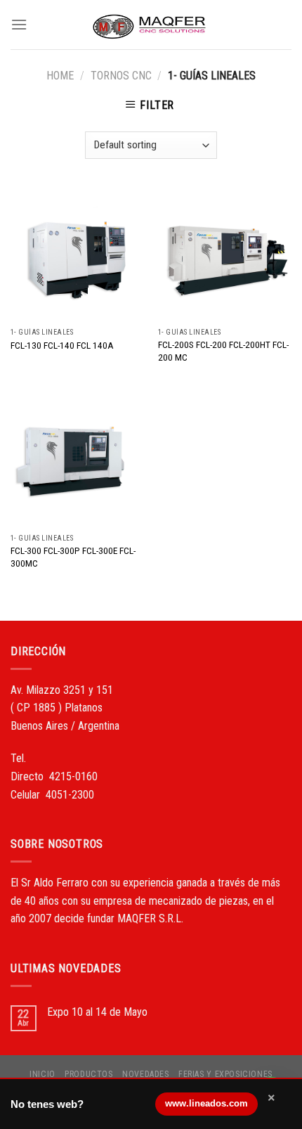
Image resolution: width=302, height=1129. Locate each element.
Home (60, 75)
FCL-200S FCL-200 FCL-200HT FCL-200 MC (223, 351)
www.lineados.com (206, 1103)
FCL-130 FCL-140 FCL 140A (62, 345)
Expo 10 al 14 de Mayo (97, 1012)
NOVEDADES (145, 1074)
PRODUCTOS (89, 1074)
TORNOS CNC (121, 75)
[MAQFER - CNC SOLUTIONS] (151, 25)
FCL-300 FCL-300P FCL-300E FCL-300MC (73, 557)
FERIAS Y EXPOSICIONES (225, 1074)
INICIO (42, 1074)
